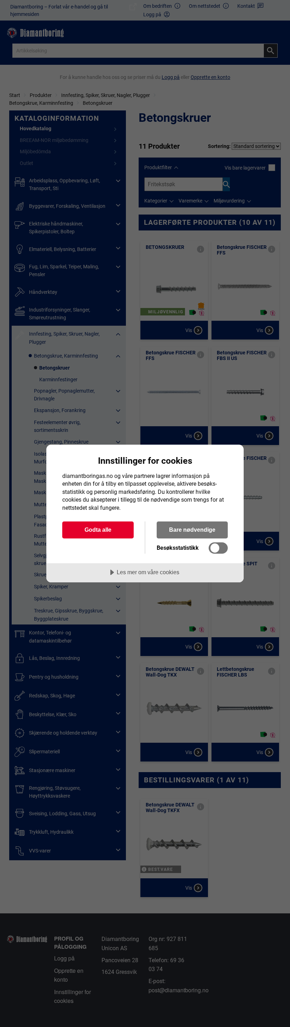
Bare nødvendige (192, 529)
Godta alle (98, 529)
